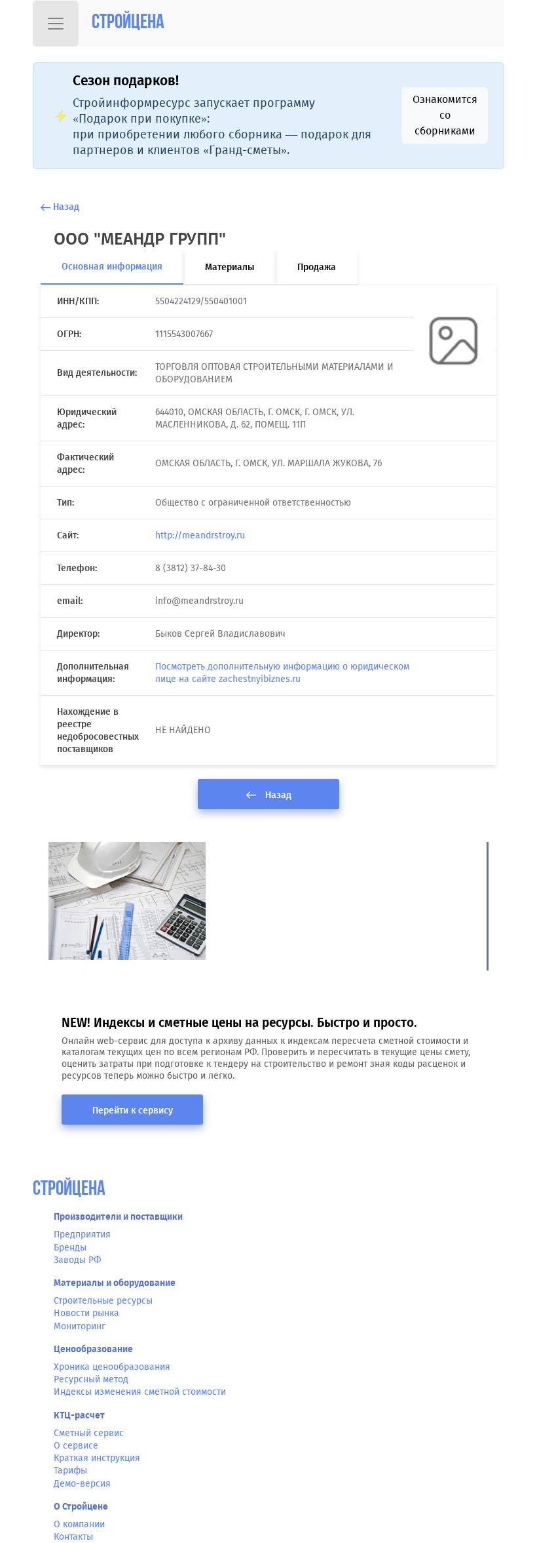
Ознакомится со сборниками (445, 115)
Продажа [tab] (316, 267)
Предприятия (82, 1234)
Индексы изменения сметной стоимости (140, 1391)
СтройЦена (69, 1190)
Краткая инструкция (97, 1458)
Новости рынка (86, 1313)
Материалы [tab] (229, 267)
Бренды (70, 1247)
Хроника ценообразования (112, 1367)
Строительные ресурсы (103, 1300)
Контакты (73, 1536)
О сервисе (76, 1445)
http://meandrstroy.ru (200, 535)
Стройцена (128, 23)
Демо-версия (82, 1483)
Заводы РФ (77, 1260)
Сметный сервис (89, 1433)
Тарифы (70, 1470)
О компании (79, 1524)
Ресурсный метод (91, 1379)
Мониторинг (79, 1326)
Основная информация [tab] (112, 266)
